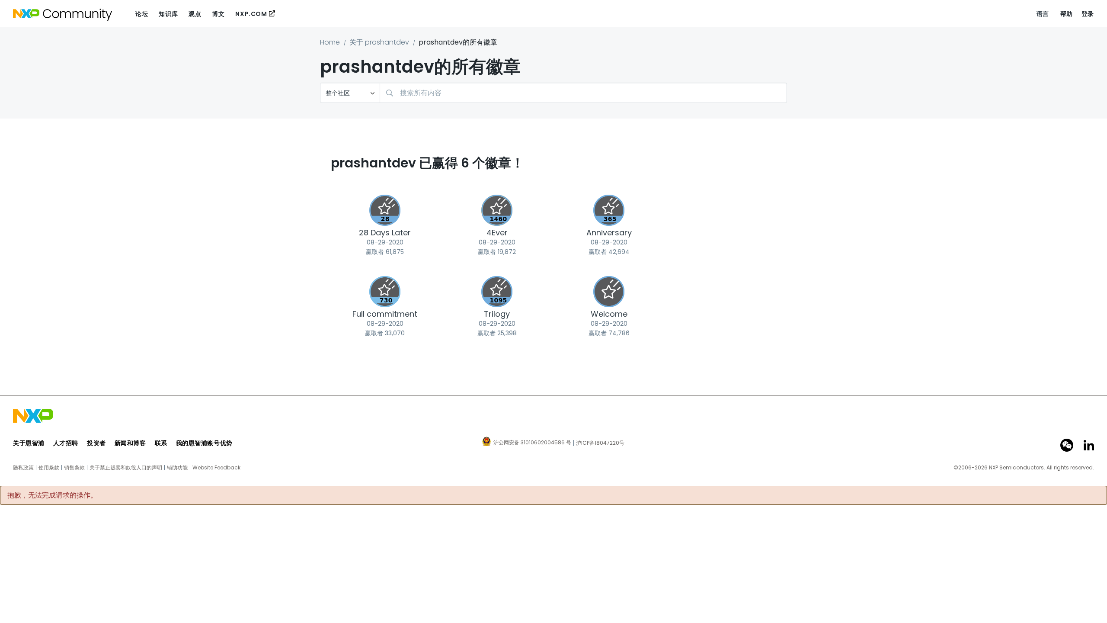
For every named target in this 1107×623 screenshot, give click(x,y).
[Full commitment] (384, 291)
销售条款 (74, 467)
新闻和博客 (130, 443)
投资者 (96, 443)
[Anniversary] (608, 210)
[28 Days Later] (384, 210)
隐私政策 (23, 467)
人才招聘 (65, 443)
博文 (218, 14)
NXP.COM (251, 14)
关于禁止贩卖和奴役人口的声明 (126, 467)
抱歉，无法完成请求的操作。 (52, 495)
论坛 (141, 14)
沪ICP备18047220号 (600, 443)
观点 (195, 14)
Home (330, 42)
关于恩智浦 (29, 443)
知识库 (168, 14)
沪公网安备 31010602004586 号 (532, 443)
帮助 (1066, 14)
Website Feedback (216, 467)
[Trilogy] (496, 291)
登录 (1087, 14)
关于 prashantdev (379, 42)
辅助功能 (177, 467)
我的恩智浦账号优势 (204, 443)
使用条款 (48, 467)
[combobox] (583, 93)
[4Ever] (496, 210)
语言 (1043, 14)
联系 (161, 443)
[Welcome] (608, 291)
